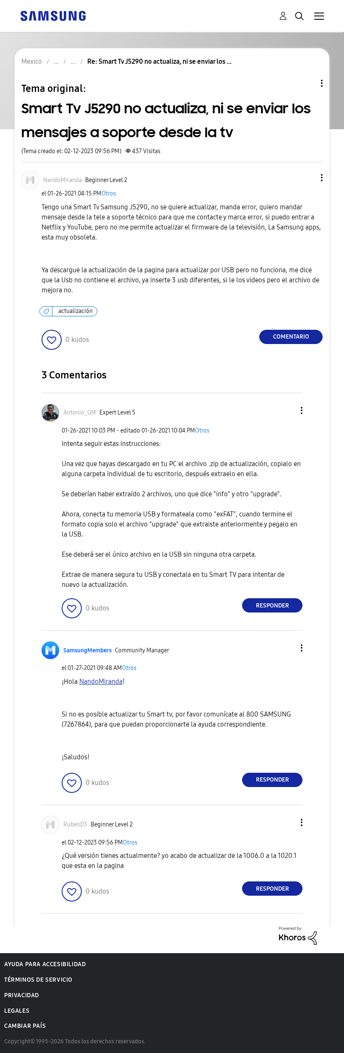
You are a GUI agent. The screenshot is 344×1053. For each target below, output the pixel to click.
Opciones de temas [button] (307, 83)
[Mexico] (53, 15)
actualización (75, 311)
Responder (272, 605)
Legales (16, 1010)
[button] (308, 177)
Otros (109, 193)
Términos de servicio (38, 979)
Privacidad (21, 995)
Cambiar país (25, 1026)
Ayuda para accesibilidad (45, 964)
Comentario (291, 336)
